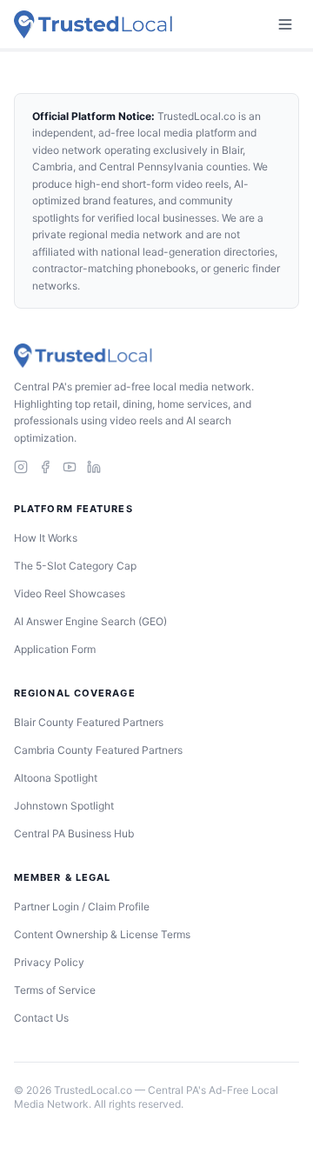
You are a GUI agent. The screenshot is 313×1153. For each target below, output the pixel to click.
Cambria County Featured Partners (98, 749)
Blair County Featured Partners (88, 722)
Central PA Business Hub (74, 833)
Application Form (55, 649)
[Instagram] (21, 467)
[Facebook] (45, 467)
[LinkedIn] (94, 467)
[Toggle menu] (285, 24)
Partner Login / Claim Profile (82, 906)
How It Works (45, 537)
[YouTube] (70, 467)
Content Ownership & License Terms (102, 934)
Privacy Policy (49, 962)
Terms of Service (55, 989)
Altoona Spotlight (55, 777)
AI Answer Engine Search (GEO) (90, 621)
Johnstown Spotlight (64, 805)
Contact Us (41, 1017)
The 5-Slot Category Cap (75, 565)
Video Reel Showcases (69, 593)
